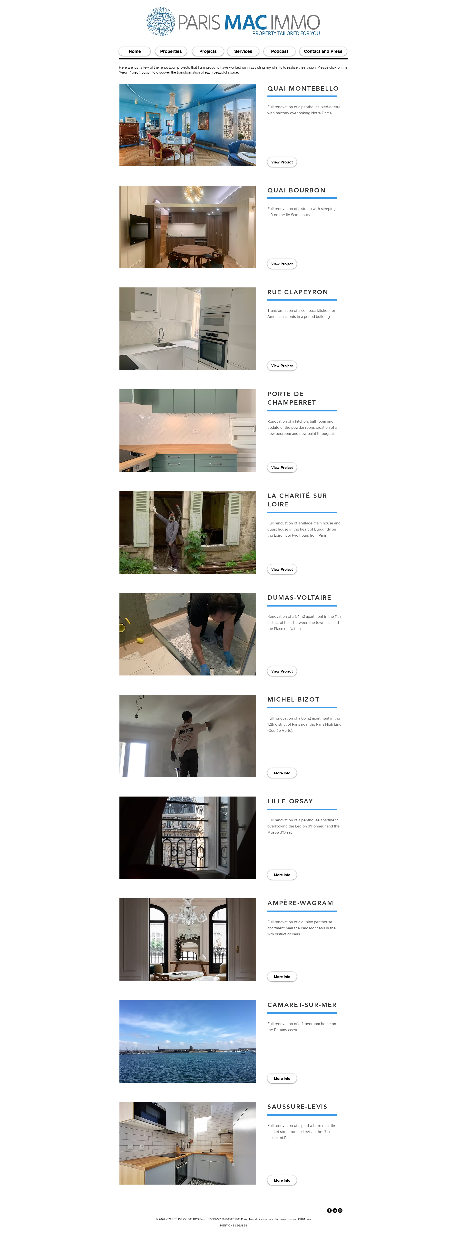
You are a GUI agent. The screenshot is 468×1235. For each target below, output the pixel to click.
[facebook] (329, 1210)
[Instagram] (340, 1210)
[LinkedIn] (334, 1210)
